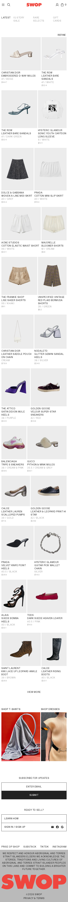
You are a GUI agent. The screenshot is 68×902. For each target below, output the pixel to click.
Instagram (59, 846)
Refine (62, 35)
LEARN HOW (11, 818)
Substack (29, 846)
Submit (34, 795)
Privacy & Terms (34, 898)
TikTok (44, 846)
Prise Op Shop (10, 846)
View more (34, 692)
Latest (6, 17)
